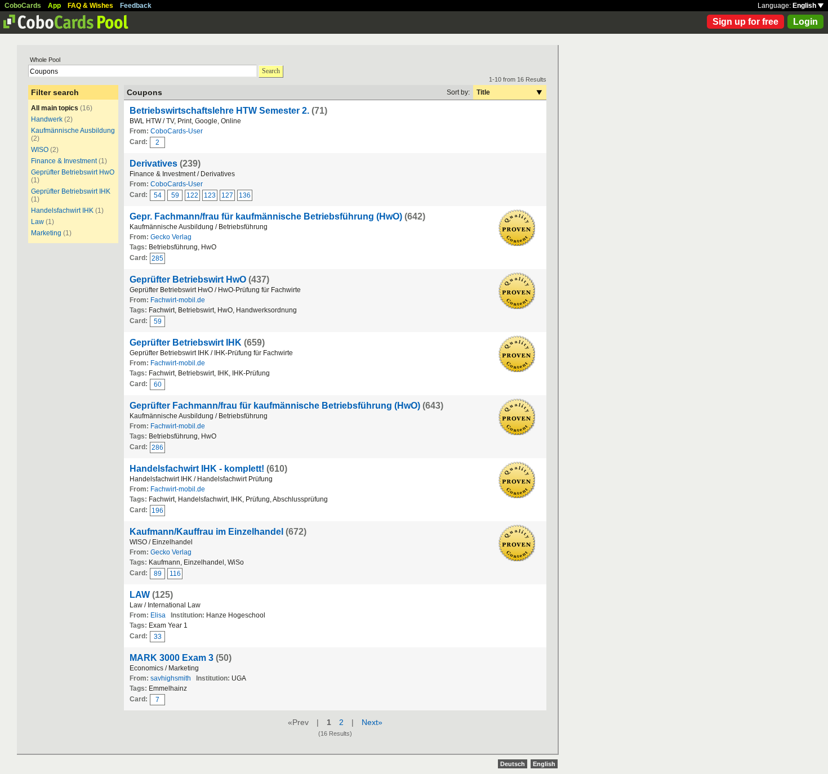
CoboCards (23, 6)
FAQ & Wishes (90, 6)
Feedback (136, 6)
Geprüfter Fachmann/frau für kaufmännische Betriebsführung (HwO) (275, 405)
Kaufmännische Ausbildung (73, 131)
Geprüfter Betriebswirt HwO (72, 172)
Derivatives (153, 163)
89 (158, 574)
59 (175, 195)
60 (158, 384)
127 (227, 195)
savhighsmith (170, 678)
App (54, 6)
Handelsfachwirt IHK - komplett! (197, 468)
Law (37, 222)
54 (158, 195)
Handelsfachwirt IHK (62, 210)
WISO (39, 150)
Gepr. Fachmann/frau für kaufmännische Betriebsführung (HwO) (266, 216)
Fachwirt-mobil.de (177, 300)
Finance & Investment (64, 161)
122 (192, 195)
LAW (140, 594)
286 (157, 447)
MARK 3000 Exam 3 (171, 658)
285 (157, 258)
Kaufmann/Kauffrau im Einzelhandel (206, 531)
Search (271, 71)
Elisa (158, 615)
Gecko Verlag (171, 237)
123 (210, 195)
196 (157, 510)
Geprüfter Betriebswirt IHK (70, 191)
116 (175, 574)
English (805, 6)
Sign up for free (745, 21)
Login (805, 21)
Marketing (46, 233)
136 (245, 195)
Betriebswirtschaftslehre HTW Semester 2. (220, 110)
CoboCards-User (176, 131)
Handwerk (47, 119)
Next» (372, 722)
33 (158, 637)
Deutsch (512, 763)
